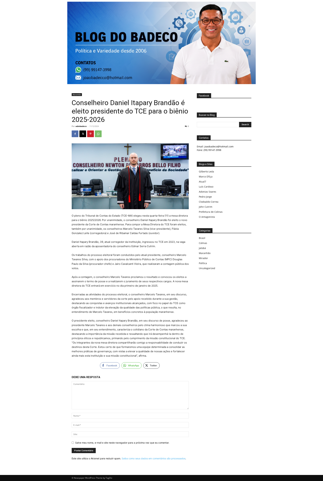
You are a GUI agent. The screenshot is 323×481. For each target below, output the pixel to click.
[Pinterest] (90, 133)
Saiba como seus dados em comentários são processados (153, 458)
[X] (82, 133)
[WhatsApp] (98, 133)
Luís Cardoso (206, 186)
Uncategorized (207, 268)
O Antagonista (207, 216)
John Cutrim (205, 206)
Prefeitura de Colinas (211, 211)
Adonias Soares (207, 191)
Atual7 (202, 181)
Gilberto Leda (206, 171)
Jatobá (202, 248)
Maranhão (77, 94)
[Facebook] (75, 133)
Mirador (203, 258)
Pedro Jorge (205, 196)
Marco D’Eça (205, 176)
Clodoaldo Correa (208, 201)
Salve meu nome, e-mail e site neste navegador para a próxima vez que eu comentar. (122, 442)
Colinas (203, 243)
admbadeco (81, 126)
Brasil (202, 238)
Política (203, 263)
